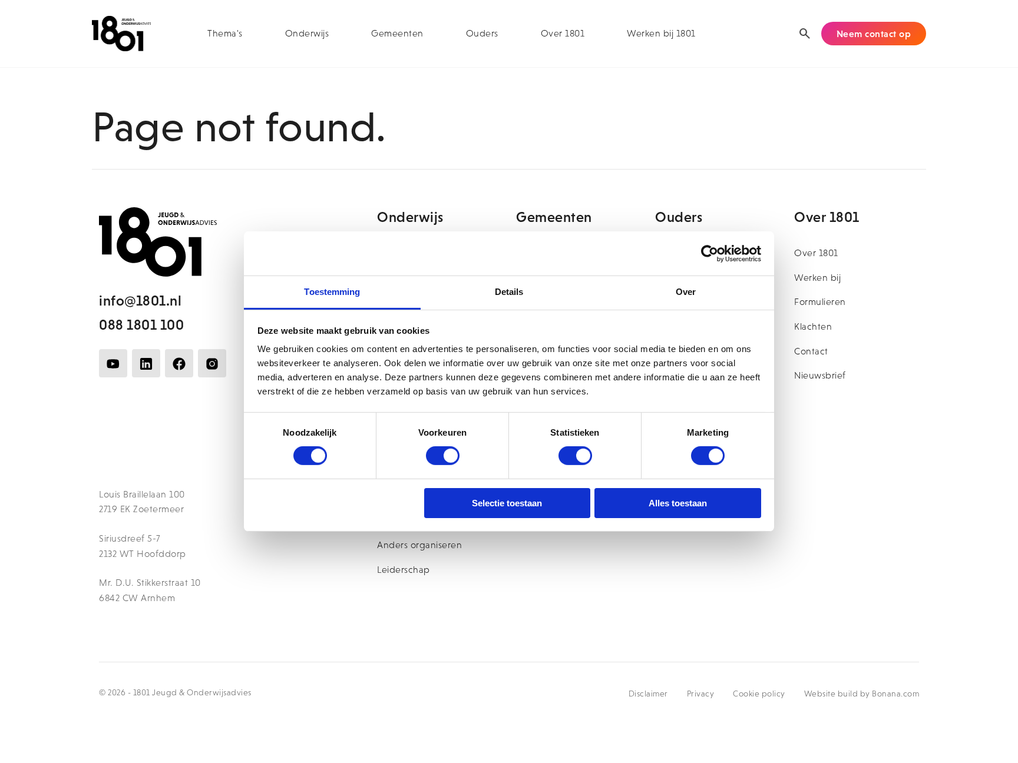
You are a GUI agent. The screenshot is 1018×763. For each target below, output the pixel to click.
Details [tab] (509, 292)
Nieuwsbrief (820, 375)
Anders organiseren (419, 545)
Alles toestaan (678, 503)
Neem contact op (874, 33)
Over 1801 (563, 33)
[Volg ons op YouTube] (113, 363)
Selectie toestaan (507, 503)
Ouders (482, 33)
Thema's (225, 33)
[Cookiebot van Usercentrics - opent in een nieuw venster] (709, 253)
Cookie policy (759, 693)
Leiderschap (403, 570)
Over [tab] (686, 292)
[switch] (443, 455)
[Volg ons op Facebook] (179, 363)
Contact (811, 351)
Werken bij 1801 (661, 33)
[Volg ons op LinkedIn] (146, 363)
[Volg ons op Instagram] (212, 363)
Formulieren (820, 302)
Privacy (701, 693)
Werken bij (817, 278)
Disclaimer (648, 693)
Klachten (813, 326)
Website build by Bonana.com (862, 693)
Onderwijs (307, 33)
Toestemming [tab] (332, 292)
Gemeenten (397, 33)
